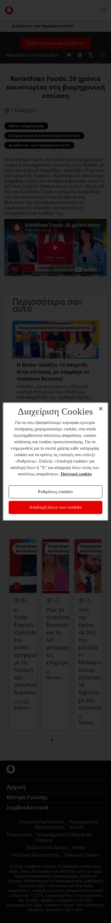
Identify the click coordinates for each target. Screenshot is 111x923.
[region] (55, 461)
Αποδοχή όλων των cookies (55, 507)
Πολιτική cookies (76, 474)
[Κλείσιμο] (101, 409)
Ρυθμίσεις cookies (55, 491)
